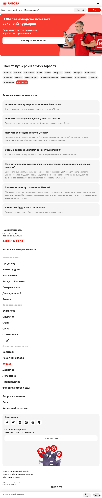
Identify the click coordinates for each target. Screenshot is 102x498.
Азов (39, 72)
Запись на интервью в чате (19, 249)
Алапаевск (90, 72)
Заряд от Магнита (13, 281)
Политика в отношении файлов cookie (15, 471)
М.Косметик (9, 275)
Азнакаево (29, 72)
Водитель (8, 351)
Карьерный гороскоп (15, 408)
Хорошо (97, 495)
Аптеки (6, 299)
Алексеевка (66, 77)
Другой (80, 10)
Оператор (8, 316)
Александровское (49, 77)
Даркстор (8, 369)
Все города (22, 82)
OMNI (5, 328)
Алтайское (8, 82)
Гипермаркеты (11, 287)
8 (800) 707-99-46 (12, 241)
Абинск (17, 72)
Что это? (86, 495)
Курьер (6, 363)
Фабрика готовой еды (16, 387)
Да (94, 10)
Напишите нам (51, 438)
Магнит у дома (11, 269)
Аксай (68, 72)
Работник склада (13, 357)
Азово (48, 72)
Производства (11, 381)
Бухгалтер (8, 310)
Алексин (93, 77)
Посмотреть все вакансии (33, 40)
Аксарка (78, 72)
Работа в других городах (11, 477)
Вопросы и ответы (13, 396)
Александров (31, 77)
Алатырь (7, 77)
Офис (5, 322)
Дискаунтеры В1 (12, 293)
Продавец (8, 263)
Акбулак (57, 72)
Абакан (7, 72)
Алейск (18, 77)
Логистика (9, 375)
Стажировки (10, 334)
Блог (5, 402)
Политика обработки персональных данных (17, 474)
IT (3, 340)
